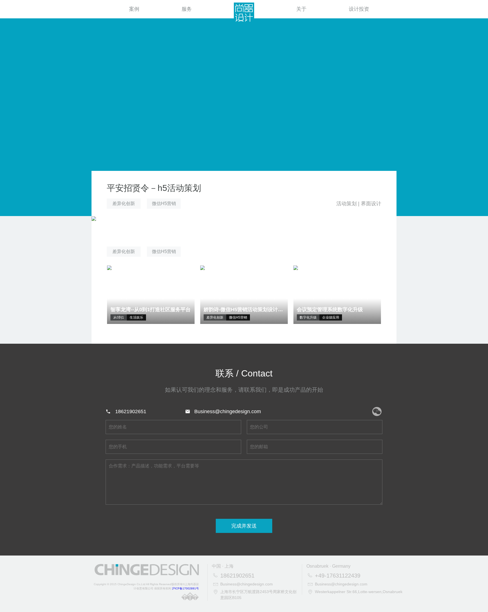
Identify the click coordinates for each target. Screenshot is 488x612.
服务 (187, 9)
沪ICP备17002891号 (185, 588)
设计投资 (359, 9)
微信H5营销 (164, 203)
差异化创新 (123, 203)
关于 (301, 9)
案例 (134, 9)
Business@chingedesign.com (227, 411)
